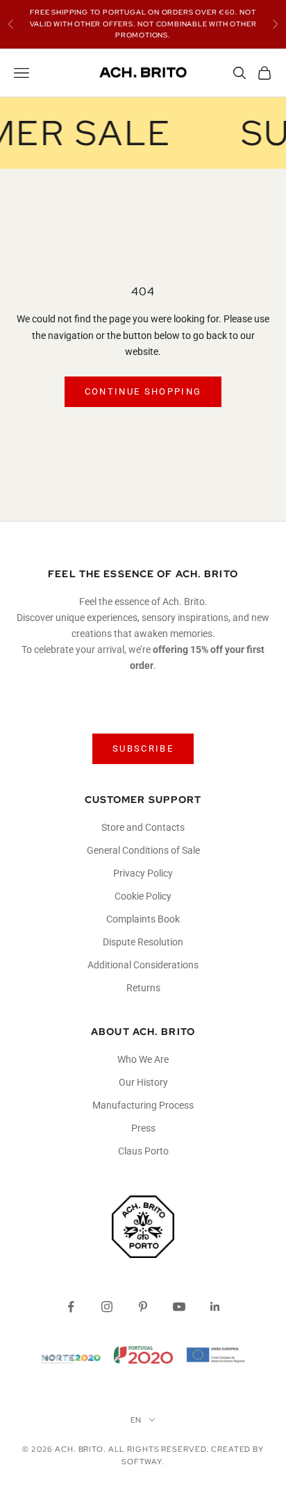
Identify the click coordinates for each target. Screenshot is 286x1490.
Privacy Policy (143, 873)
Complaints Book (143, 919)
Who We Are (143, 1059)
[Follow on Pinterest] (143, 1307)
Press (143, 1128)
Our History (143, 1082)
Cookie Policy (143, 896)
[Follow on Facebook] (71, 1307)
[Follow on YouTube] (179, 1307)
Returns (143, 987)
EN (136, 1420)
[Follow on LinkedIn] (215, 1307)
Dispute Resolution (143, 941)
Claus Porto (143, 1151)
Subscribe (143, 748)
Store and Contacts (143, 827)
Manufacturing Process (143, 1105)
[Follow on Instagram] (107, 1307)
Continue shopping (143, 391)
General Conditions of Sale (143, 850)
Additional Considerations (143, 964)
